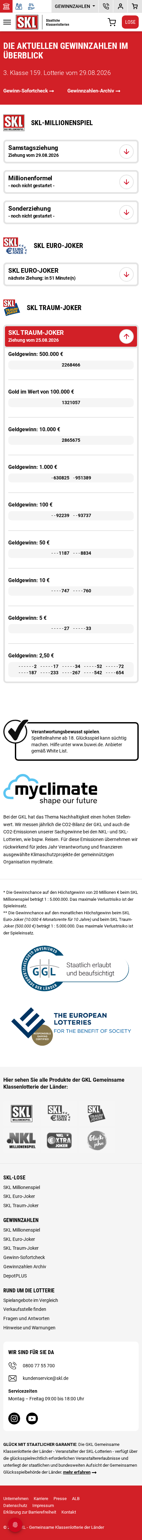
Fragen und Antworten (26, 1318)
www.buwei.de (87, 744)
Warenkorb (135, 6)
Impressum (43, 1505)
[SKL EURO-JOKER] (59, 1113)
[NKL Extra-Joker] (59, 1140)
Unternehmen (15, 1498)
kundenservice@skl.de (45, 1378)
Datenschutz (15, 1505)
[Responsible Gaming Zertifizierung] (71, 1025)
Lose (130, 22)
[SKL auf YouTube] (32, 1418)
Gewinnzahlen (73, 6)
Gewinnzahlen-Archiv (90, 91)
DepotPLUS (120, 6)
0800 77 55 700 (39, 1365)
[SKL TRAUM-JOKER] (97, 1113)
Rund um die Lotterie (28, 1290)
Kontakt (68, 1512)
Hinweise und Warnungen (29, 1327)
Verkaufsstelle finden (24, 1309)
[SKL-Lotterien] (42, 18)
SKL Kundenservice (106, 6)
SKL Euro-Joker (19, 1196)
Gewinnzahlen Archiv (24, 1266)
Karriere (41, 1498)
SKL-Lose (14, 1177)
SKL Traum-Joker (21, 1205)
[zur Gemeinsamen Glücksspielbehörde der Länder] (71, 967)
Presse (60, 1498)
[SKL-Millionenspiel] (21, 1113)
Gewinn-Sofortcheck (25, 91)
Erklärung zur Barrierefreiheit (29, 1512)
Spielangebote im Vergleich (30, 1300)
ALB (76, 1498)
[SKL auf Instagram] (14, 1418)
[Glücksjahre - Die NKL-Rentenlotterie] (97, 1140)
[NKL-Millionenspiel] (21, 1140)
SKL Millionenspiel (21, 1187)
